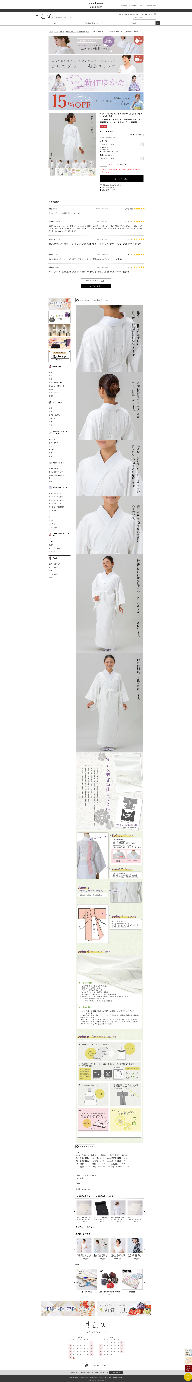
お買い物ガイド (135, 14)
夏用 (50, 422)
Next (144, 1211)
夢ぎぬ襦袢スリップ (56, 472)
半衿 (50, 372)
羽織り (51, 545)
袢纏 (50, 571)
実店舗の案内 (123, 14)
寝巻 (50, 453)
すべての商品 (52, 23)
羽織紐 (51, 389)
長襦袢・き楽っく (71, 32)
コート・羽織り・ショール (60, 535)
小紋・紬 (52, 418)
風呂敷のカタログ (100, 1365)
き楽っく (52, 481)
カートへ (188, 1375)
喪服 (50, 425)
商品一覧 (74, 1372)
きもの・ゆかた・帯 (59, 487)
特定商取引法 (103, 1377)
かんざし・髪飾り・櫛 (56, 386)
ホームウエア (53, 574)
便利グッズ (53, 456)
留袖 (50, 411)
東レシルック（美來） (56, 500)
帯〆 (50, 376)
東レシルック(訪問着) (56, 507)
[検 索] (155, 17)
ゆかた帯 (52, 524)
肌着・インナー (54, 443)
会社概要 (92, 1377)
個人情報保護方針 (117, 1377)
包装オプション (106, 155)
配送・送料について (108, 188)
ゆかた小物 (53, 527)
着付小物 (52, 439)
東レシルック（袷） (56, 493)
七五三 (51, 396)
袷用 (87, 32)
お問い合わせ (116, 1372)
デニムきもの (53, 510)
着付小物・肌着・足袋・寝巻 (59, 432)
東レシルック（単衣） (56, 497)
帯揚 (50, 379)
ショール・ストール (56, 552)
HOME (51, 32)
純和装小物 (56, 366)
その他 (55, 558)
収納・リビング (54, 564)
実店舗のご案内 (85, 1372)
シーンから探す (58, 402)
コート (51, 541)
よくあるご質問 (147, 14)
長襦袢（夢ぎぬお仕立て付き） (58, 477)
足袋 (50, 446)
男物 (50, 577)
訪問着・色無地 (54, 415)
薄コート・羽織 (54, 548)
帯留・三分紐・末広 (56, 382)
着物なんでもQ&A (100, 1372)
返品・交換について (108, 190)
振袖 (50, 408)
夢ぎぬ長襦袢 (81, 32)
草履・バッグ (53, 393)
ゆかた (51, 520)
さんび (56, 32)
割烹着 (51, 449)
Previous (75, 1211)
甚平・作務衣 (53, 567)
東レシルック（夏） (56, 503)
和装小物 (62, 32)
